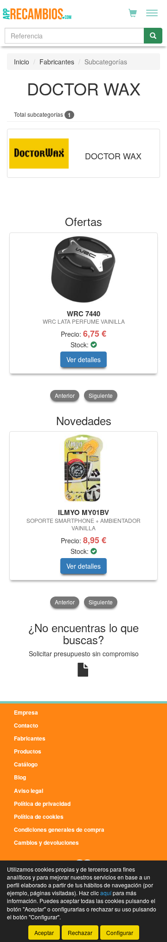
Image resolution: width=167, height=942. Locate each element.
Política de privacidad (42, 803)
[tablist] (83, 317)
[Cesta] (132, 13)
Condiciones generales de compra (59, 829)
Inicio (21, 61)
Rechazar (80, 932)
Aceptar (44, 932)
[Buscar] (153, 36)
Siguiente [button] (101, 395)
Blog (20, 777)
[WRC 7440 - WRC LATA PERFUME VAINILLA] (83, 269)
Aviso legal (28, 790)
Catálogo (26, 764)
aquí (105, 893)
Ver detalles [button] (83, 359)
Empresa (26, 712)
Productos (27, 751)
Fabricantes (56, 61)
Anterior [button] (65, 395)
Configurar (119, 932)
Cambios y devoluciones (46, 842)
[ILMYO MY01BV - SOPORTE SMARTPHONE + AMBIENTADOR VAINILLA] (83, 468)
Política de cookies (39, 816)
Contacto (26, 725)
